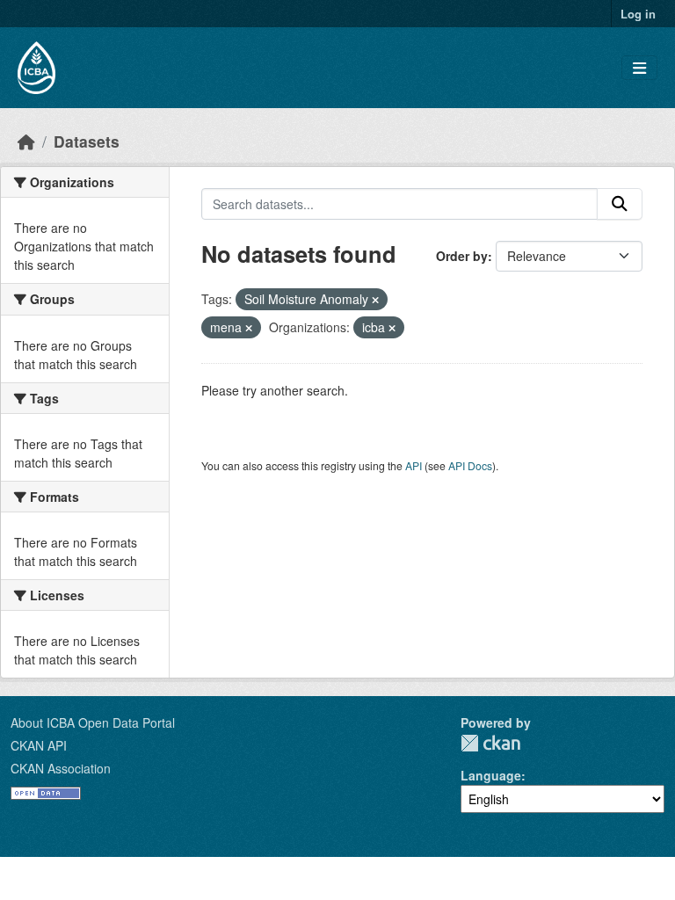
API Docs (470, 465)
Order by (462, 256)
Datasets (87, 141)
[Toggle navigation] (639, 68)
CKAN (490, 743)
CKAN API (39, 745)
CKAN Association (61, 768)
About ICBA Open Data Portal (93, 722)
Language (491, 775)
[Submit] (619, 204)
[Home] (26, 141)
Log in (638, 13)
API (413, 465)
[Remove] (375, 300)
